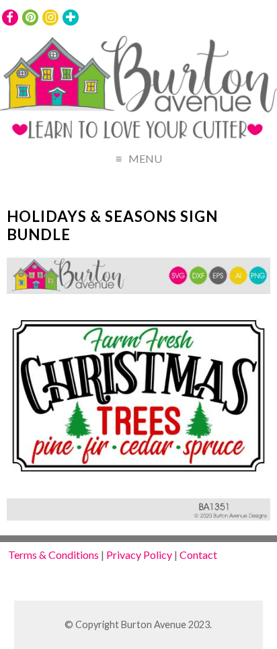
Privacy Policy (139, 554)
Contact (198, 554)
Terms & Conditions (53, 554)
